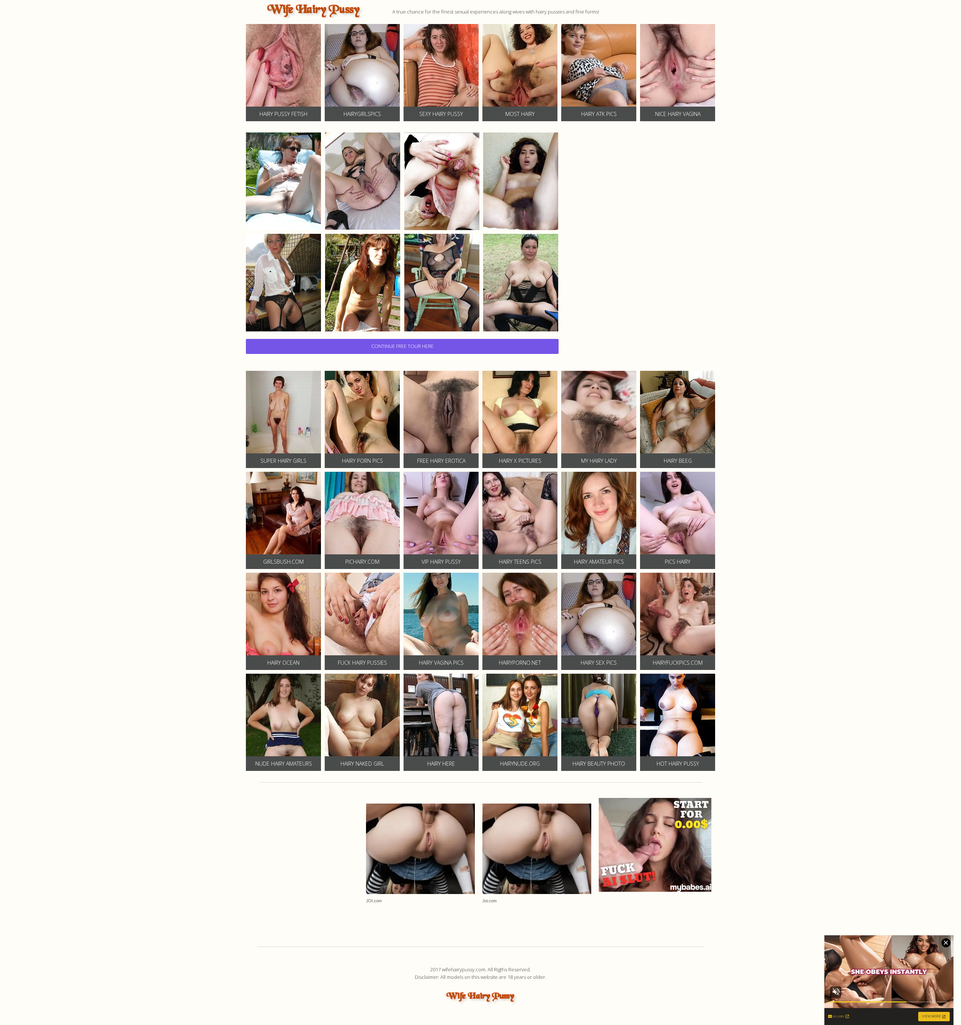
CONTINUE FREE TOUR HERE (402, 346)
